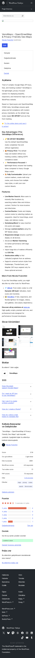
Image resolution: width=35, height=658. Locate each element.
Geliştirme (7, 68)
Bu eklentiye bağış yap (10, 563)
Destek (6, 73)
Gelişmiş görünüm (8, 492)
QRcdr (9, 288)
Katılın (20, 592)
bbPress (6, 616)
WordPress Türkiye (13, 628)
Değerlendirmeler (10, 58)
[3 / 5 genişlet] (14, 351)
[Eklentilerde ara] (22, 16)
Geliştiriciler (6, 599)
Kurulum (6, 63)
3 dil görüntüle (28, 478)
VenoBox (10, 297)
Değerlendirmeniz (8, 526)
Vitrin (20, 575)
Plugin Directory (7, 9)
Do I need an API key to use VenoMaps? (10, 394)
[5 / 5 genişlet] (30, 340)
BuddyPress (7, 619)
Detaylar (7, 53)
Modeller (21, 585)
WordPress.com (8, 609)
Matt (4, 612)
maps (19, 482)
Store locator (28, 486)
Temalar (21, 578)
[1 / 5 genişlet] (14, 328)
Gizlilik (4, 585)
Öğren (4, 592)
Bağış (21, 599)
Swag (21, 602)
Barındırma (5, 582)
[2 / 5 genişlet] (14, 340)
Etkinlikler (21, 595)
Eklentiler (21, 582)
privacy (25, 482)
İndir (4, 45)
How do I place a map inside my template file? (10, 416)
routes (30, 482)
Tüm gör (30, 526)
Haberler (5, 578)
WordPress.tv (8, 602)
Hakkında (5, 575)
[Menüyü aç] (32, 3)
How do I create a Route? (11, 409)
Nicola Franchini (7, 40)
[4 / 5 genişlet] (30, 328)
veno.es (27, 307)
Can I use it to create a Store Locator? (9, 402)
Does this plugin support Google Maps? (10, 387)
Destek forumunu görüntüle (11, 545)
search (21, 486)
